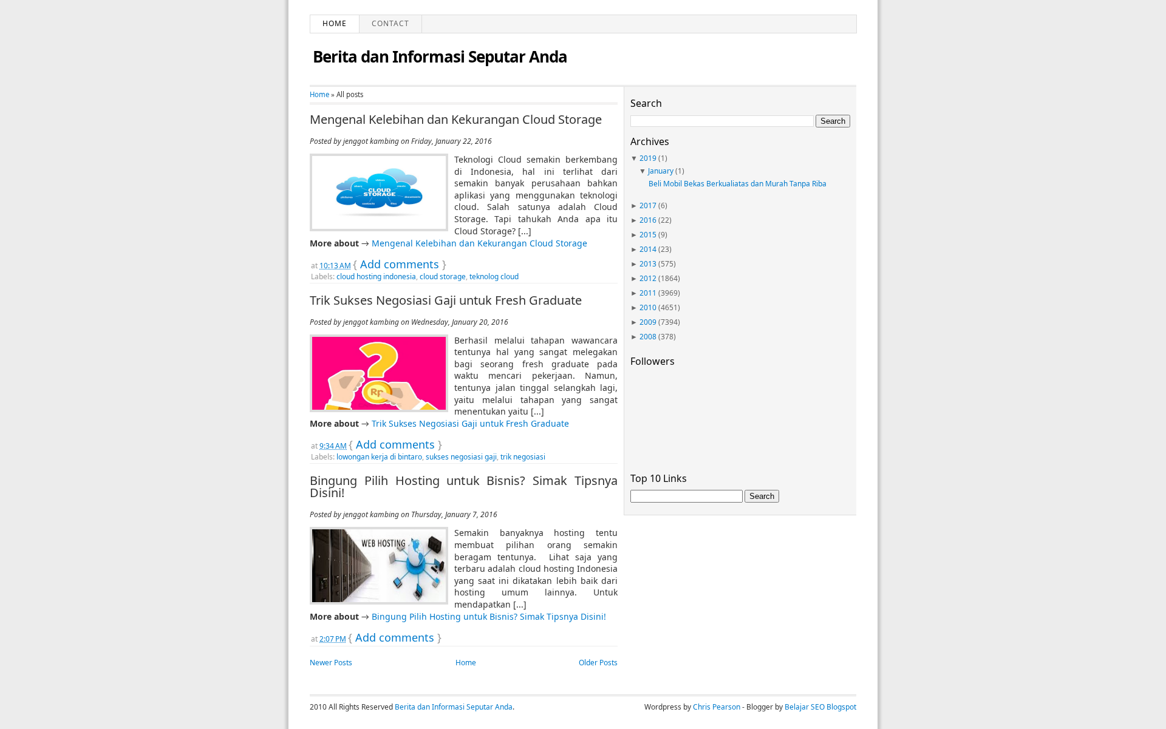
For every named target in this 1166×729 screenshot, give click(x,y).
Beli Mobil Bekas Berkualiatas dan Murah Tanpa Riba (738, 183)
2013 (647, 264)
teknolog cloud (494, 276)
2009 (647, 322)
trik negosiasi (522, 457)
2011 (647, 293)
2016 (647, 220)
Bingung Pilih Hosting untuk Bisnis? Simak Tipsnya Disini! (464, 487)
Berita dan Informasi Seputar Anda (440, 56)
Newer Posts (331, 662)
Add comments (399, 264)
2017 (647, 205)
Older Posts (598, 662)
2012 (647, 278)
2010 (647, 307)
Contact (390, 23)
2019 (647, 158)
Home (334, 23)
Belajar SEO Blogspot (820, 707)
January (660, 171)
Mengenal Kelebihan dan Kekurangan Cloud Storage (456, 120)
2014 (647, 249)
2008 (647, 336)
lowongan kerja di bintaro (379, 457)
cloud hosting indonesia (376, 276)
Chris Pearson (716, 707)
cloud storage (443, 276)
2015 (647, 234)
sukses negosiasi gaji (461, 457)
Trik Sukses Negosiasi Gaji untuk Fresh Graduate (446, 300)
